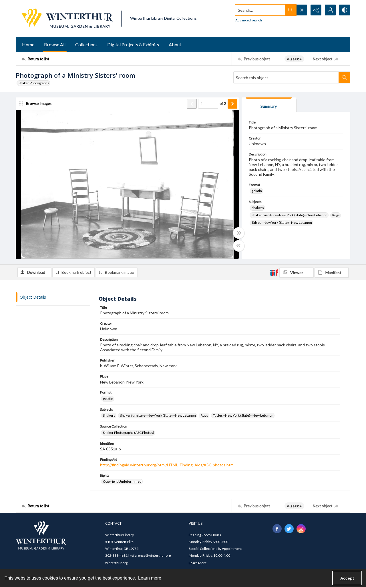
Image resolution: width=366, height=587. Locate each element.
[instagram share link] (301, 528)
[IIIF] (274, 272)
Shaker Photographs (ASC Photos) (128, 432)
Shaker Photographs (34, 83)
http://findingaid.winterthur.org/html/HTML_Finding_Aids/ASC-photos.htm (167, 464)
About (175, 44)
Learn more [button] (149, 578)
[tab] (269, 104)
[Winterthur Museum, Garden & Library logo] (67, 18)
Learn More (198, 563)
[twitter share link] (289, 528)
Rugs (336, 215)
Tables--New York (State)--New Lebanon (282, 222)
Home (28, 44)
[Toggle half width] (238, 245)
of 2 (223, 103)
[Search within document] (344, 77)
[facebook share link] (277, 528)
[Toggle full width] (238, 233)
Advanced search (248, 20)
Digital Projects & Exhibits (133, 44)
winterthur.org (116, 563)
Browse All (54, 44)
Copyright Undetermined (122, 481)
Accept (347, 578)
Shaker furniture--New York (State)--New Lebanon (289, 215)
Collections (86, 44)
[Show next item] (232, 104)
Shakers (258, 207)
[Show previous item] (192, 104)
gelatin (257, 191)
